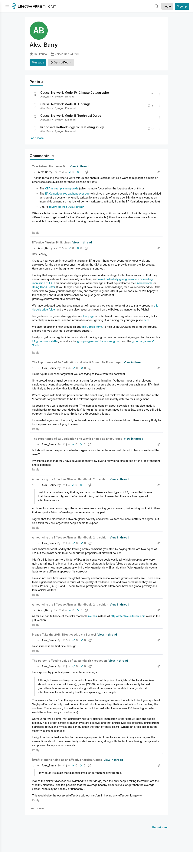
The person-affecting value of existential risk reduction (69, 660)
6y (55, 172)
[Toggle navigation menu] (7, 6)
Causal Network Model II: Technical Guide (70, 115)
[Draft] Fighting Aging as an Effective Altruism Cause (67, 759)
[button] (34, 172)
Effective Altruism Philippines (51, 242)
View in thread (79, 166)
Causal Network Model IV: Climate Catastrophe (74, 92)
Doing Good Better (43, 287)
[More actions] (159, 94)
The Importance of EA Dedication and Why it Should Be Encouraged (77, 362)
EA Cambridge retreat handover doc (67, 193)
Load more (37, 138)
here (146, 320)
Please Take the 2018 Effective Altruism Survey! (64, 634)
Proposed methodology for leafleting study (72, 127)
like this (92, 616)
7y (55, 248)
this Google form (91, 326)
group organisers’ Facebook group (98, 341)
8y (59, 368)
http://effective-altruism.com (128, 616)
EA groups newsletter (45, 341)
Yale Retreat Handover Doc (50, 166)
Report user (160, 827)
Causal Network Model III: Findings (65, 104)
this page (88, 316)
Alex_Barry (46, 96)
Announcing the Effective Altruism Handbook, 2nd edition (70, 479)
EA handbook (144, 283)
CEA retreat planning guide (61, 188)
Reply (35, 232)
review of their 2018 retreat (66, 206)
